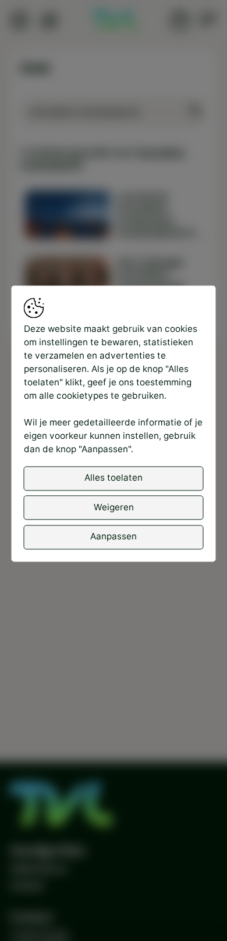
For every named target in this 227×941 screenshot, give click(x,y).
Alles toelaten (113, 478)
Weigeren (114, 507)
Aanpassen (113, 536)
